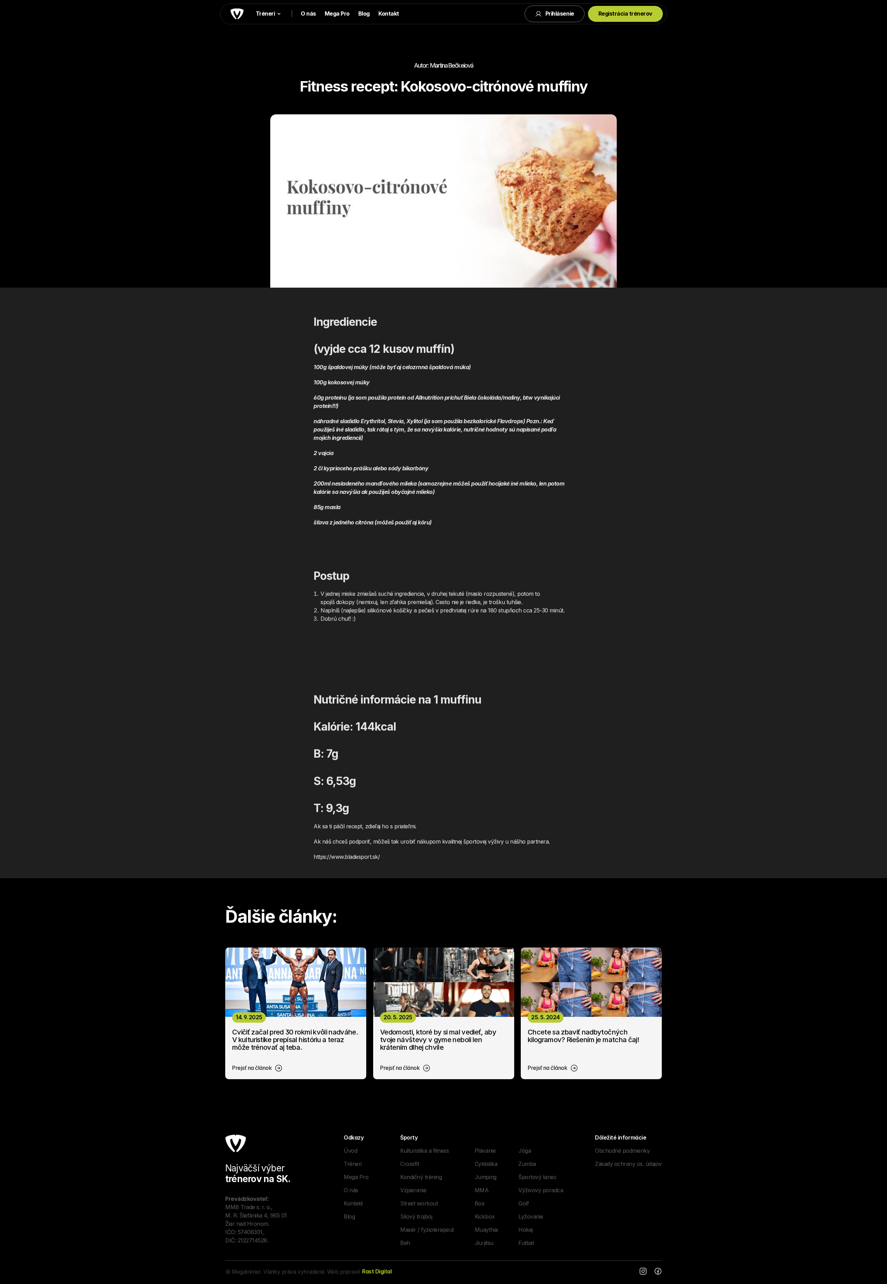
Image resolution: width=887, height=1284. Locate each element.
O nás (308, 13)
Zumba (527, 1163)
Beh (405, 1242)
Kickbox (485, 1216)
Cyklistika (486, 1163)
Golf (523, 1202)
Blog (364, 13)
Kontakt (388, 13)
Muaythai (486, 1229)
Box (480, 1202)
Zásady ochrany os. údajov (628, 1163)
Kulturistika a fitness (424, 1150)
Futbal (526, 1242)
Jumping (486, 1176)
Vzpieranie (413, 1189)
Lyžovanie (530, 1216)
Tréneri (353, 1163)
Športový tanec (537, 1176)
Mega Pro (337, 13)
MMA (482, 1189)
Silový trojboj (416, 1216)
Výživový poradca (540, 1189)
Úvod (350, 1150)
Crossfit (409, 1163)
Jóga (524, 1150)
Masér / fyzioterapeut (427, 1229)
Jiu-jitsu (484, 1242)
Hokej (525, 1229)
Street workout (419, 1202)
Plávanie (485, 1150)
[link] (257, 1068)
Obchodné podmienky (622, 1150)
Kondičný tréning (421, 1176)
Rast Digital (377, 1271)
